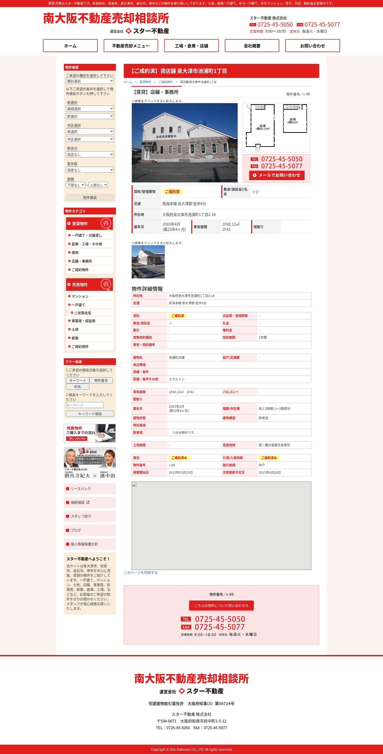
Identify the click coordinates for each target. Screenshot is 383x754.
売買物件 (80, 284)
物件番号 (101, 380)
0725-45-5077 (322, 24)
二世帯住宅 (82, 312)
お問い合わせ (312, 45)
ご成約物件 (165, 82)
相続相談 (77, 502)
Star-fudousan (180, 749)
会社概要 (252, 45)
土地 (75, 329)
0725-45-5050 (275, 24)
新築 (75, 337)
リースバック (81, 488)
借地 (75, 252)
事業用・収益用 (83, 320)
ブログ (76, 530)
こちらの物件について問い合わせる (221, 605)
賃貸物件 (145, 82)
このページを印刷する (141, 572)
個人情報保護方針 (84, 543)
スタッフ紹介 (81, 516)
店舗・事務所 (82, 260)
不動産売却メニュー (131, 45)
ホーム (70, 45)
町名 (77, 386)
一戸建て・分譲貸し (87, 235)
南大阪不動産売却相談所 (106, 17)
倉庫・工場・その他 (87, 243)
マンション (80, 296)
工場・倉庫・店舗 (191, 45)
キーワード (77, 380)
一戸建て (78, 304)
